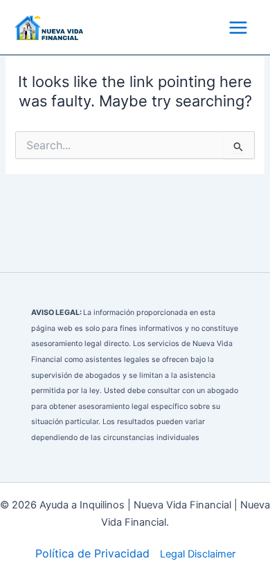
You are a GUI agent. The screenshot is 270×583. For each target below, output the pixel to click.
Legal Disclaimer (197, 554)
